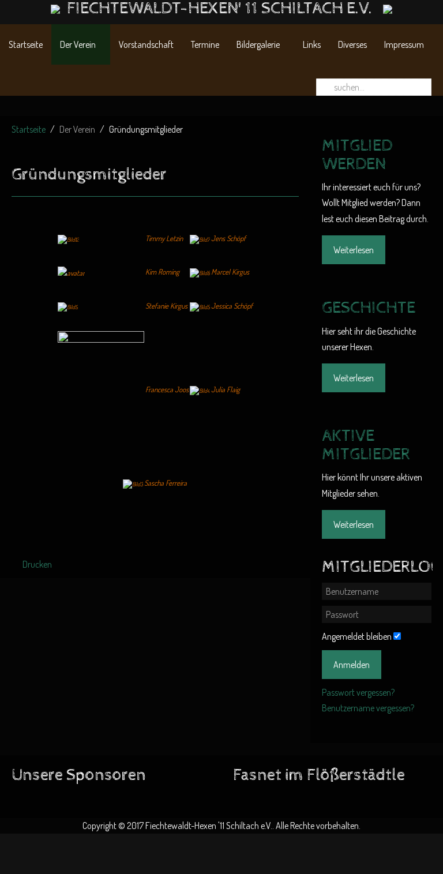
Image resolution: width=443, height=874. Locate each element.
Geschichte (368, 308)
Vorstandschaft (146, 44)
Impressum (404, 44)
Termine (205, 44)
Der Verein (78, 44)
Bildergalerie (258, 44)
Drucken (36, 564)
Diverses (352, 44)
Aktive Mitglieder (366, 445)
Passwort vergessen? (358, 692)
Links (312, 44)
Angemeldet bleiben (357, 636)
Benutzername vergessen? (368, 708)
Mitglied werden (357, 155)
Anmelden (351, 664)
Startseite (26, 44)
